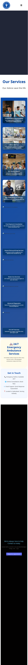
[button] (21, 5)
